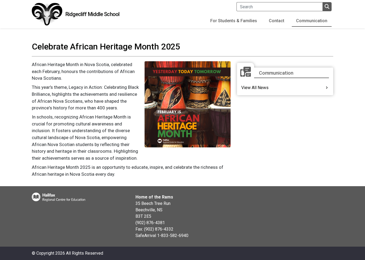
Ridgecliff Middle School (92, 14)
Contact (276, 20)
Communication (311, 20)
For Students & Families (233, 20)
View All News (255, 87)
